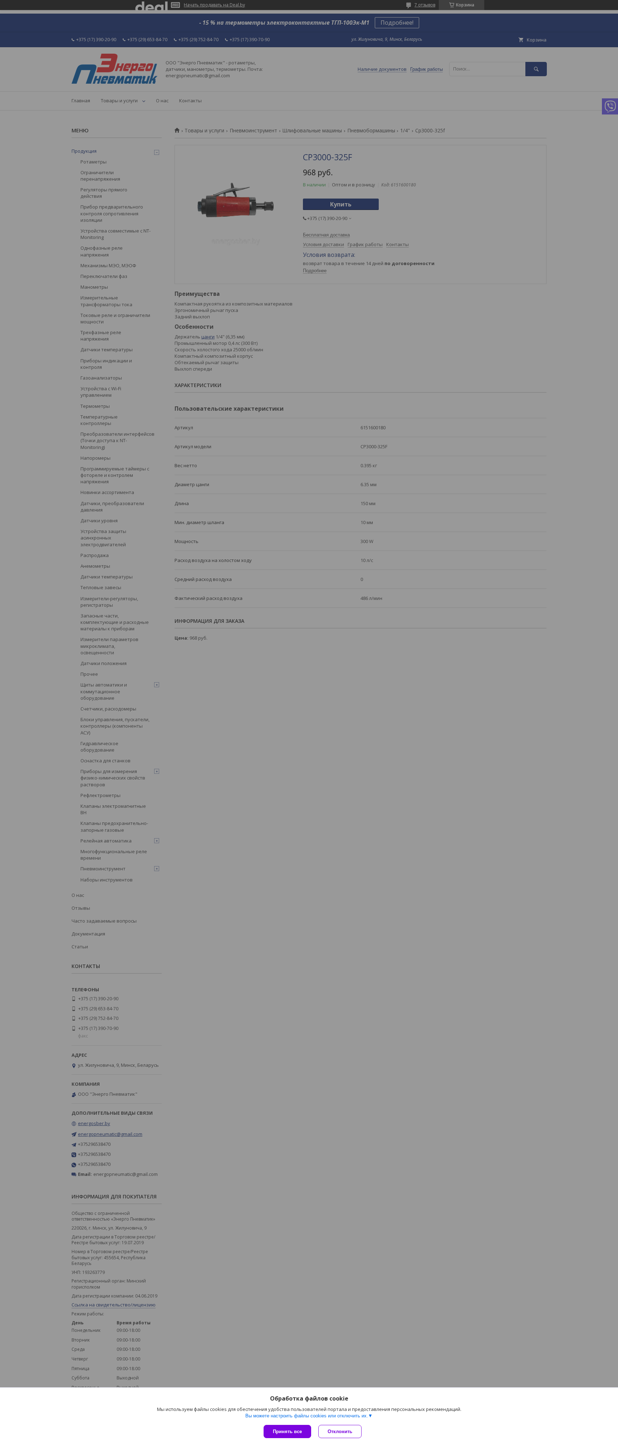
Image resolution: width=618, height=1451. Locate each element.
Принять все (287, 1431)
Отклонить (340, 1431)
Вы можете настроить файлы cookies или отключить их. (306, 1415)
